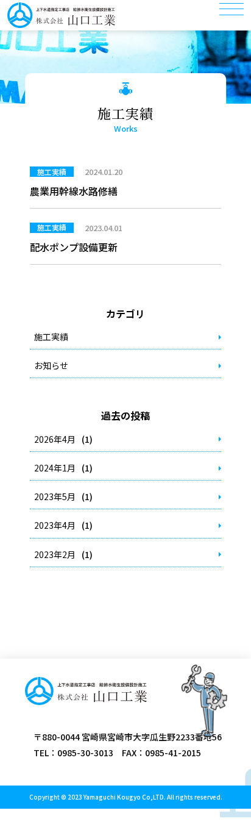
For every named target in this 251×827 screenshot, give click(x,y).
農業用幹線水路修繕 (74, 191)
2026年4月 (55, 439)
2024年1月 (55, 468)
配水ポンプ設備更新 (74, 247)
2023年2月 (55, 554)
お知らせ (51, 365)
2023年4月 (55, 525)
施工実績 (51, 337)
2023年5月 (55, 496)
